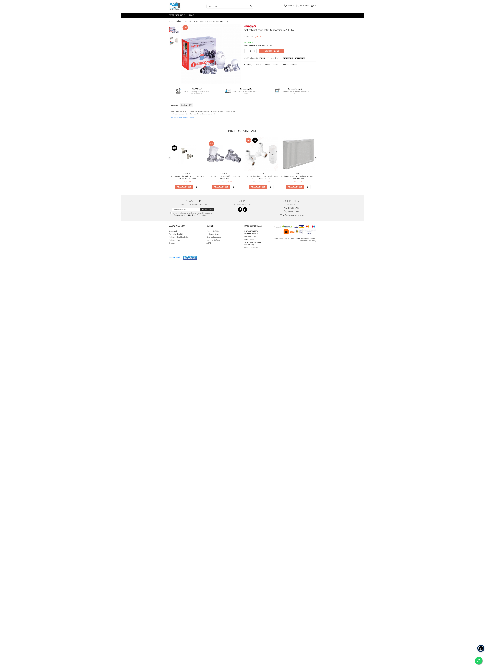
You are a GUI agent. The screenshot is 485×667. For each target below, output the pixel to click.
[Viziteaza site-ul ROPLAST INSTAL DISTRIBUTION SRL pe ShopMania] (190, 258)
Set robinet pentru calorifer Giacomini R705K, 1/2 (224, 177)
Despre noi (173, 231)
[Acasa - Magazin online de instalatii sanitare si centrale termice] (181, 6)
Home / (172, 21)
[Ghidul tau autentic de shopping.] (174, 258)
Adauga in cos (272, 51)
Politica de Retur (213, 234)
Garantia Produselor (214, 237)
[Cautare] (251, 6)
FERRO (261, 174)
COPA (298, 174)
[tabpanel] (211, 54)
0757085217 (293, 208)
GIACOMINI (187, 174)
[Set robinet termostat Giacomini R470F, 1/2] (211, 54)
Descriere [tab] (174, 105)
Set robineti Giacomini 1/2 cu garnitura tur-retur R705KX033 (187, 177)
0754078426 (293, 211)
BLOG (191, 15)
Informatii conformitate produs (182, 118)
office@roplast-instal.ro (293, 215)
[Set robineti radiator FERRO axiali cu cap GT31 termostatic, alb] (261, 154)
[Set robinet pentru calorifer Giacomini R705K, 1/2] (224, 154)
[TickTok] (245, 209)
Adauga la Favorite (253, 64)
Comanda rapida (291, 64)
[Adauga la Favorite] (196, 187)
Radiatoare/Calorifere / (185, 21)
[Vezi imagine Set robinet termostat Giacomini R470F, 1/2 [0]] (174, 29)
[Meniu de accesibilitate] (480, 648)
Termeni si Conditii (176, 234)
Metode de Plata (213, 231)
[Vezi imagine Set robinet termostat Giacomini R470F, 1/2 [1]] (174, 40)
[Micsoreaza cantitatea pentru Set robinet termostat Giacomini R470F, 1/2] (246, 51)
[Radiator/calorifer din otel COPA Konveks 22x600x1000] (298, 154)
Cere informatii (273, 64)
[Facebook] (240, 209)
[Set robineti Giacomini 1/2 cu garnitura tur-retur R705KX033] (187, 154)
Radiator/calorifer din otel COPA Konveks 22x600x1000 (298, 177)
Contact (172, 243)
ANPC (209, 243)
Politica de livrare (175, 240)
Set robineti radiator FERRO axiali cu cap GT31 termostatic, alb (261, 177)
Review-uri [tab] (186, 105)
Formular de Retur (213, 240)
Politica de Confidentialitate (196, 215)
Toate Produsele (177, 15)
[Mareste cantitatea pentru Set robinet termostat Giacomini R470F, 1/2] (255, 51)
